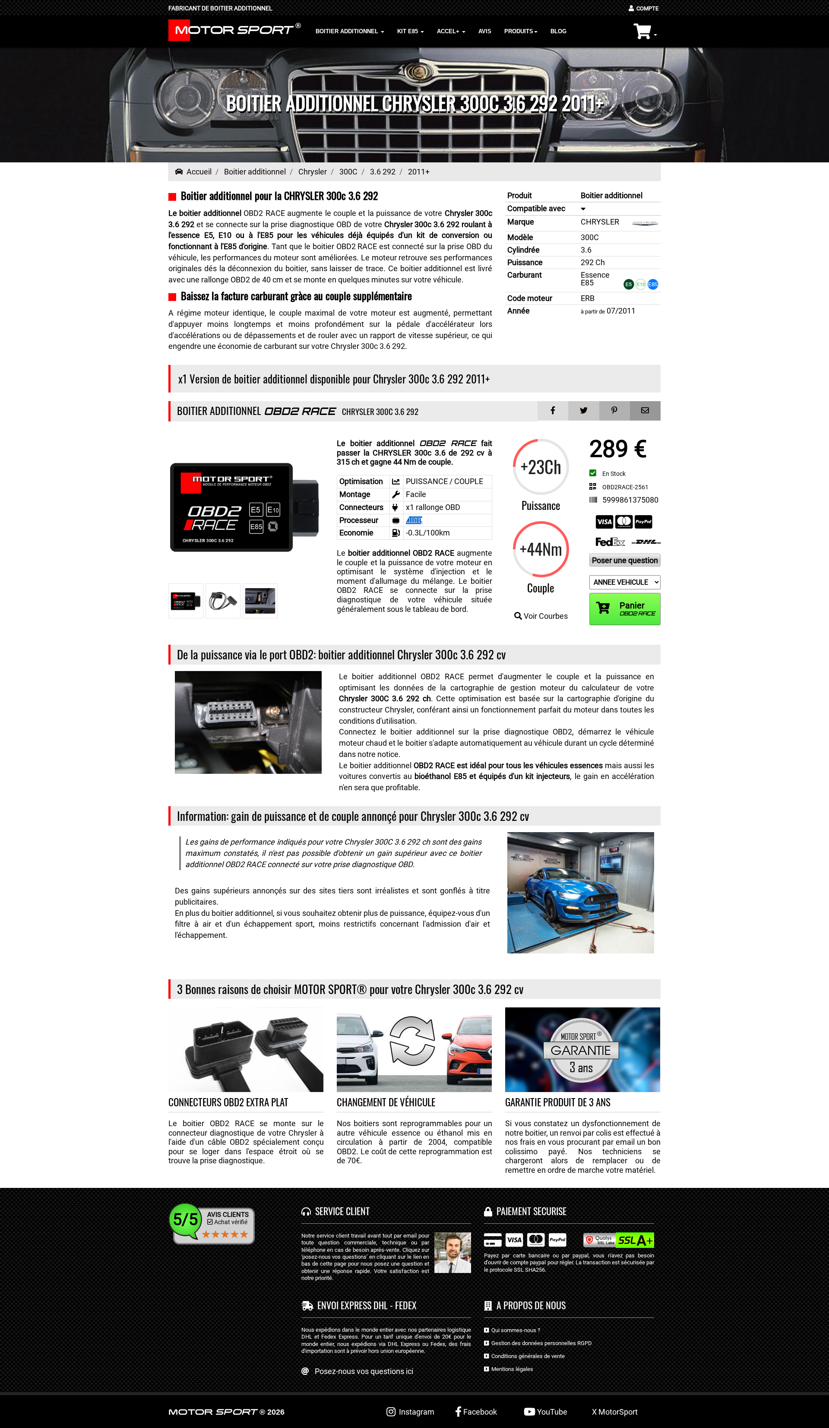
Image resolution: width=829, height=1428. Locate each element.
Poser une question (625, 560)
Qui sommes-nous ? (514, 1330)
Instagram (415, 1411)
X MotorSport (615, 1411)
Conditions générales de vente (527, 1356)
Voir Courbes (545, 616)
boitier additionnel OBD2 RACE (401, 552)
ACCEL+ (449, 31)
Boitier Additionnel (348, 31)
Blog (558, 31)
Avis (484, 31)
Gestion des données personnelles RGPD (540, 1343)
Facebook (479, 1411)
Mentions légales (511, 1369)
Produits (518, 31)
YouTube (551, 1411)
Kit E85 (408, 31)
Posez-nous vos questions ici (364, 1371)
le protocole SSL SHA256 (514, 1270)
